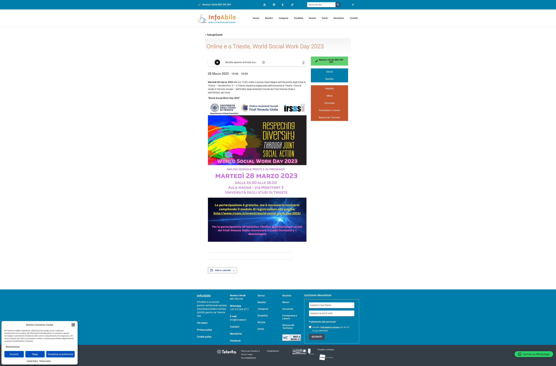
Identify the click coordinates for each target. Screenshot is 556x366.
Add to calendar (223, 270)
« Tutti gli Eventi (213, 34)
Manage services (13, 346)
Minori (330, 95)
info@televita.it (273, 351)
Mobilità (329, 88)
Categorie (283, 18)
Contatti (354, 18)
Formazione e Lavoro (329, 110)
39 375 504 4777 (240, 309)
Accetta (14, 354)
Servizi (256, 18)
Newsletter (338, 18)
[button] (73, 324)
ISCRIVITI (317, 337)
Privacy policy (45, 361)
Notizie (312, 18)
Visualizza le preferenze (60, 354)
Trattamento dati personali (322, 322)
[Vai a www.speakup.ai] (303, 62)
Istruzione (329, 103)
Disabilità (298, 18)
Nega (35, 354)
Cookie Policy (32, 361)
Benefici (269, 18)
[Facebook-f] (353, 4)
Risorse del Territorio (329, 117)
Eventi (325, 18)
